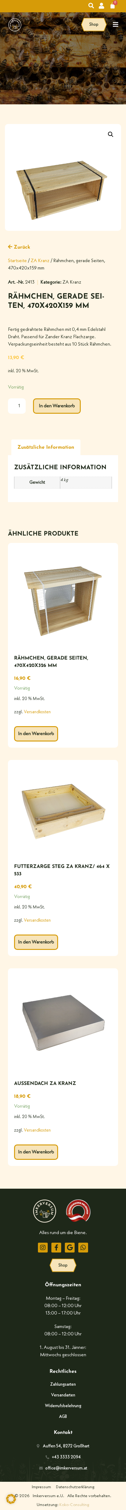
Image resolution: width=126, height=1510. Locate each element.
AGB (63, 1417)
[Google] (70, 1248)
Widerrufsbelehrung (63, 1406)
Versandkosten (37, 712)
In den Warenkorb (57, 406)
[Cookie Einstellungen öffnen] (11, 1502)
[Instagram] (43, 1248)
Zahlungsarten (63, 1384)
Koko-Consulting (74, 1505)
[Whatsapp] (83, 1248)
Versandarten (63, 1395)
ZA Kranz (40, 260)
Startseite (17, 260)
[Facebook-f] (56, 1248)
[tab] (45, 447)
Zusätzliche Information (45, 447)
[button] (110, 134)
